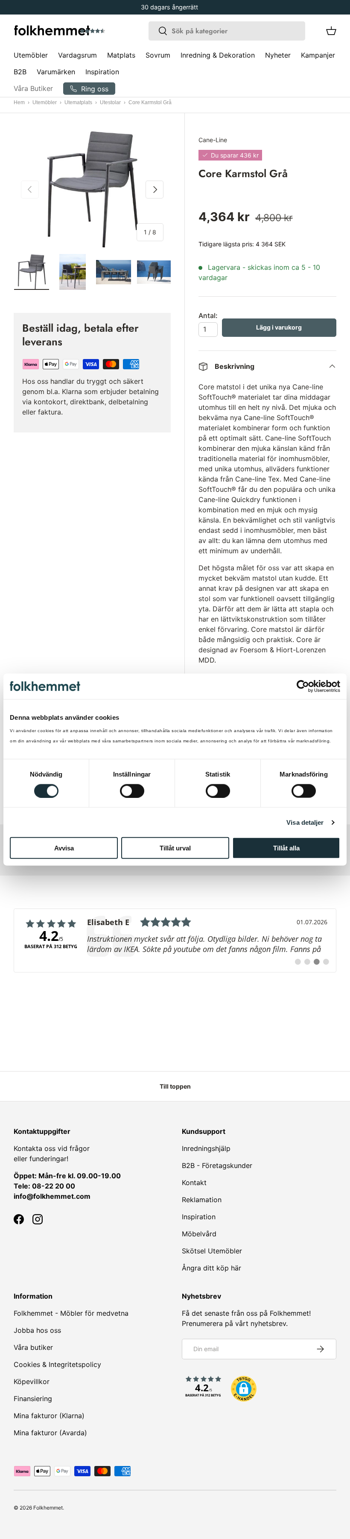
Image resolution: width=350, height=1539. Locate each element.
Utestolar (110, 102)
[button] (116, 31)
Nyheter (278, 55)
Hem (19, 102)
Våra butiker (33, 1347)
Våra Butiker (33, 88)
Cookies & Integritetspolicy (57, 1364)
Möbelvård (199, 1233)
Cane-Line (212, 139)
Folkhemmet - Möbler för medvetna (71, 1313)
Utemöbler (44, 102)
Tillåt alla (286, 848)
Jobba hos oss (37, 1330)
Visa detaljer (305, 822)
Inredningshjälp (206, 1148)
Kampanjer (318, 55)
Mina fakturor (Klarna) (49, 1415)
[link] (175, 940)
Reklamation (202, 1199)
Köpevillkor (32, 1381)
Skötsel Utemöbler (212, 1251)
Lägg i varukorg (279, 327)
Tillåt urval (175, 848)
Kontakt (194, 1182)
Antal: (208, 315)
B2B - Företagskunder (217, 1165)
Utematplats (78, 102)
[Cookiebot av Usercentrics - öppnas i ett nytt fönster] (302, 686)
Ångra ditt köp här (211, 1268)
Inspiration (102, 71)
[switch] (132, 790)
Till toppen (175, 1086)
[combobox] (227, 31)
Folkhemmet (48, 1507)
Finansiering (33, 1398)
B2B (20, 71)
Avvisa (64, 848)
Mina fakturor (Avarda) (50, 1432)
